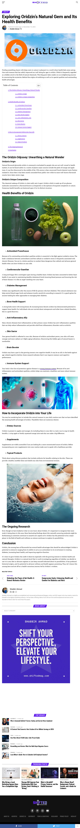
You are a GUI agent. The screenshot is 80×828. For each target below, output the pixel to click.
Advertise (14, 816)
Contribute (31, 816)
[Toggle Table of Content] (37, 85)
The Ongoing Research (16, 147)
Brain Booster (21, 124)
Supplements (21, 138)
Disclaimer (54, 816)
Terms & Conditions (43, 816)
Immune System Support (25, 127)
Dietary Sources (22, 135)
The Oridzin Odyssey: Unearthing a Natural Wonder (24, 90)
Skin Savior (21, 121)
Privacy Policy (64, 816)
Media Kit (73, 816)
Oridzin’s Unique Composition (26, 97)
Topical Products (22, 142)
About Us (6, 816)
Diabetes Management (24, 111)
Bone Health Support (23, 114)
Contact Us (23, 816)
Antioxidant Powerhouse (25, 105)
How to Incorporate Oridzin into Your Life (21, 132)
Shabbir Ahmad (14, 29)
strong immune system (48, 368)
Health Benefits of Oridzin (17, 102)
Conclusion (12, 150)
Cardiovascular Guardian (25, 108)
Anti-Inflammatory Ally (24, 118)
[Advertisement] (17, 698)
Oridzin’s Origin (22, 93)
